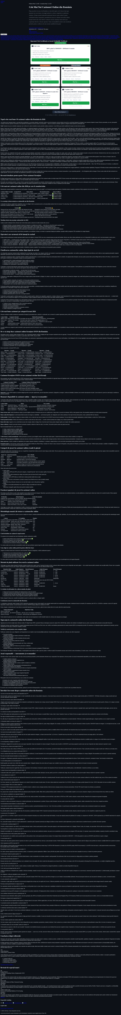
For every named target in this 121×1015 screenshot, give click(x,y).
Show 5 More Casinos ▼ (60, 112)
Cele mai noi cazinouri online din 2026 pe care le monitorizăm (69, 35)
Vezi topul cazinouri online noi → (36, 27)
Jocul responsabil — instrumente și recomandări (12, 39)
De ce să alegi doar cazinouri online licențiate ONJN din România (47, 37)
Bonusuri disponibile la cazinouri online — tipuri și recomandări (105, 37)
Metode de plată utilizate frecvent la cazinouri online (84, 38)
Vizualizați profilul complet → (7, 964)
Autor (2, 2)
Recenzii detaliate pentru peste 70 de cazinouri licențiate (41, 35)
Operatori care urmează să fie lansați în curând (93, 35)
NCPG (24, 1002)
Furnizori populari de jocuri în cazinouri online (37, 38)
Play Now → (60, 59)
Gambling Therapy (7, 1002)
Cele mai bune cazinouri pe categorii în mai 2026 (21, 37)
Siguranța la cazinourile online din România (107, 38)
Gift (3, 1)
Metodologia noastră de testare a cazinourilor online (60, 38)
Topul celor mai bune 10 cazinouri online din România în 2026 (15, 35)
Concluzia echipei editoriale (56, 39)
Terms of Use (10, 1008)
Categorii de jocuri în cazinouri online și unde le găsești (13, 38)
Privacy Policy (4, 1008)
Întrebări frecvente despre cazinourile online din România (36, 39)
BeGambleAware (17, 1002)
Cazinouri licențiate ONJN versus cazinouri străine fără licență (76, 37)
